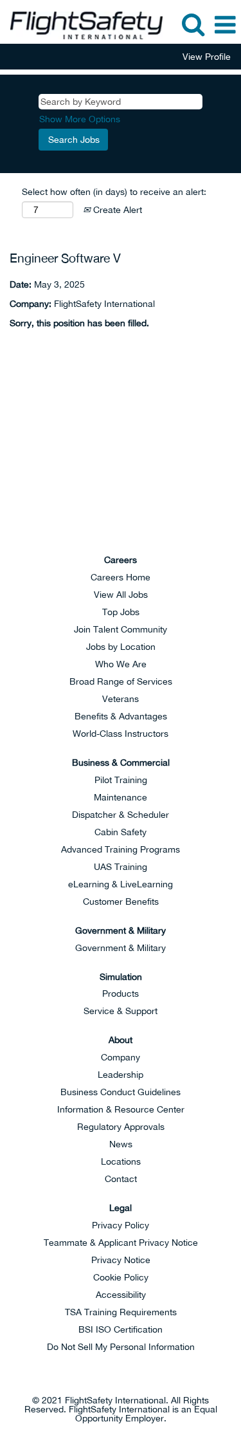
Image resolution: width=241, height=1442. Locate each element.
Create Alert (116, 210)
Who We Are (121, 664)
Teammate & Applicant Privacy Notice (121, 1242)
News (120, 1144)
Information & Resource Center (120, 1109)
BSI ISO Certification (120, 1329)
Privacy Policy (120, 1225)
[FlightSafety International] (120, 486)
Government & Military (120, 948)
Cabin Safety (120, 832)
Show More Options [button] (79, 119)
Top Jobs (120, 612)
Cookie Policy (120, 1277)
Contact (121, 1179)
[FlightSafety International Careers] (81, 24)
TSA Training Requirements (121, 1312)
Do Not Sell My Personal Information (121, 1347)
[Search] (193, 24)
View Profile (207, 56)
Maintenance (120, 797)
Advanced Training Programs (120, 849)
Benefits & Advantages (121, 716)
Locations (121, 1161)
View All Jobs (121, 594)
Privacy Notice (120, 1260)
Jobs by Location (121, 647)
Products (120, 993)
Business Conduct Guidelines (120, 1092)
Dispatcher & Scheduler (120, 814)
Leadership (120, 1074)
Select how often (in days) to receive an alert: (114, 192)
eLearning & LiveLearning (120, 884)
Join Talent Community (120, 629)
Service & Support (120, 1011)
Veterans (120, 699)
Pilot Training (120, 780)
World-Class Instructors (120, 733)
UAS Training (120, 867)
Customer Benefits (121, 901)
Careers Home (120, 577)
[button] (225, 24)
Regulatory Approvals (121, 1127)
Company (120, 1057)
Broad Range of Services (120, 681)
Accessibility (121, 1294)
